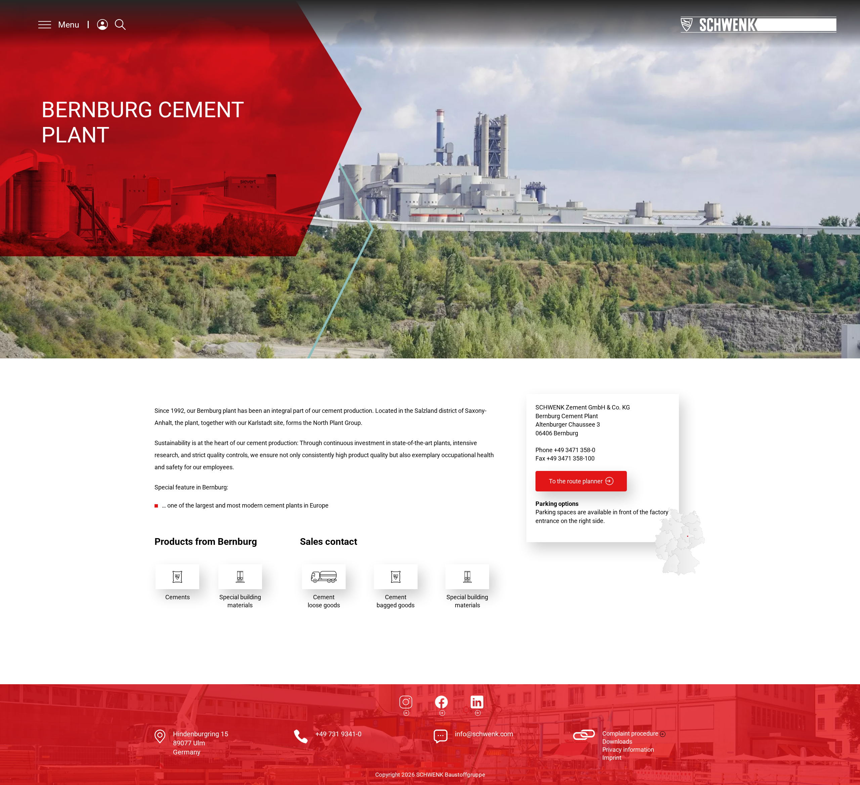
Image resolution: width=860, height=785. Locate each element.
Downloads (617, 741)
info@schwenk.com (484, 734)
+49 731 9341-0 (338, 734)
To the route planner (576, 481)
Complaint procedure (630, 733)
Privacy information (628, 749)
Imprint (611, 757)
